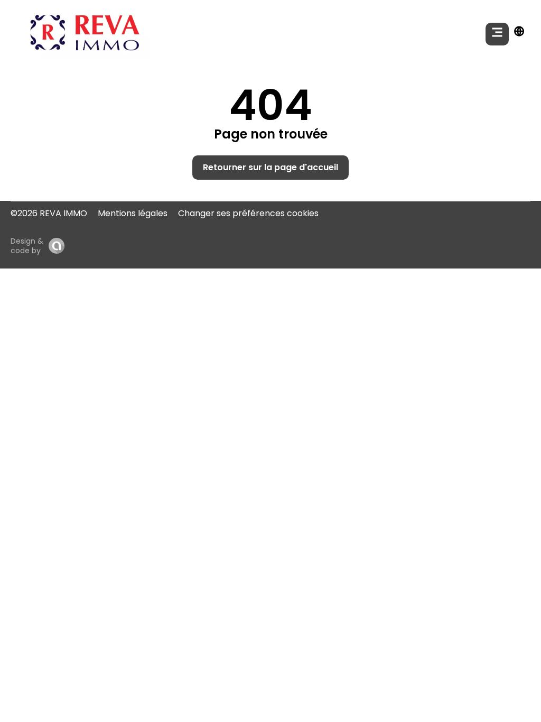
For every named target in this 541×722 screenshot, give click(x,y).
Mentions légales (132, 213)
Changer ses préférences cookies (248, 213)
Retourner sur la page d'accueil (270, 167)
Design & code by (27, 245)
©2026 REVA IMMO (49, 213)
